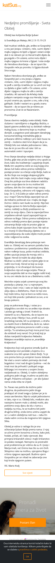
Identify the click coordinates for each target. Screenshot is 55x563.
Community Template (36, 539)
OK (27, 556)
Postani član (27, 522)
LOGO (13, 5)
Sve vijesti (28, 472)
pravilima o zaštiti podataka (33, 549)
